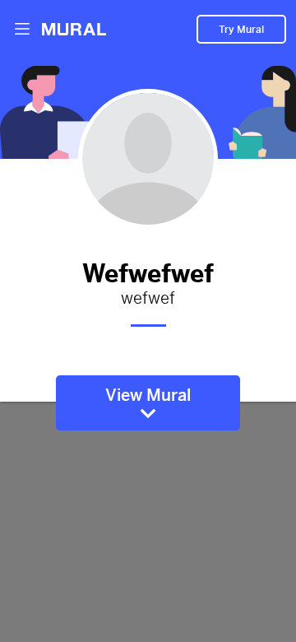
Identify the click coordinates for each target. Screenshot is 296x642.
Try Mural (241, 29)
